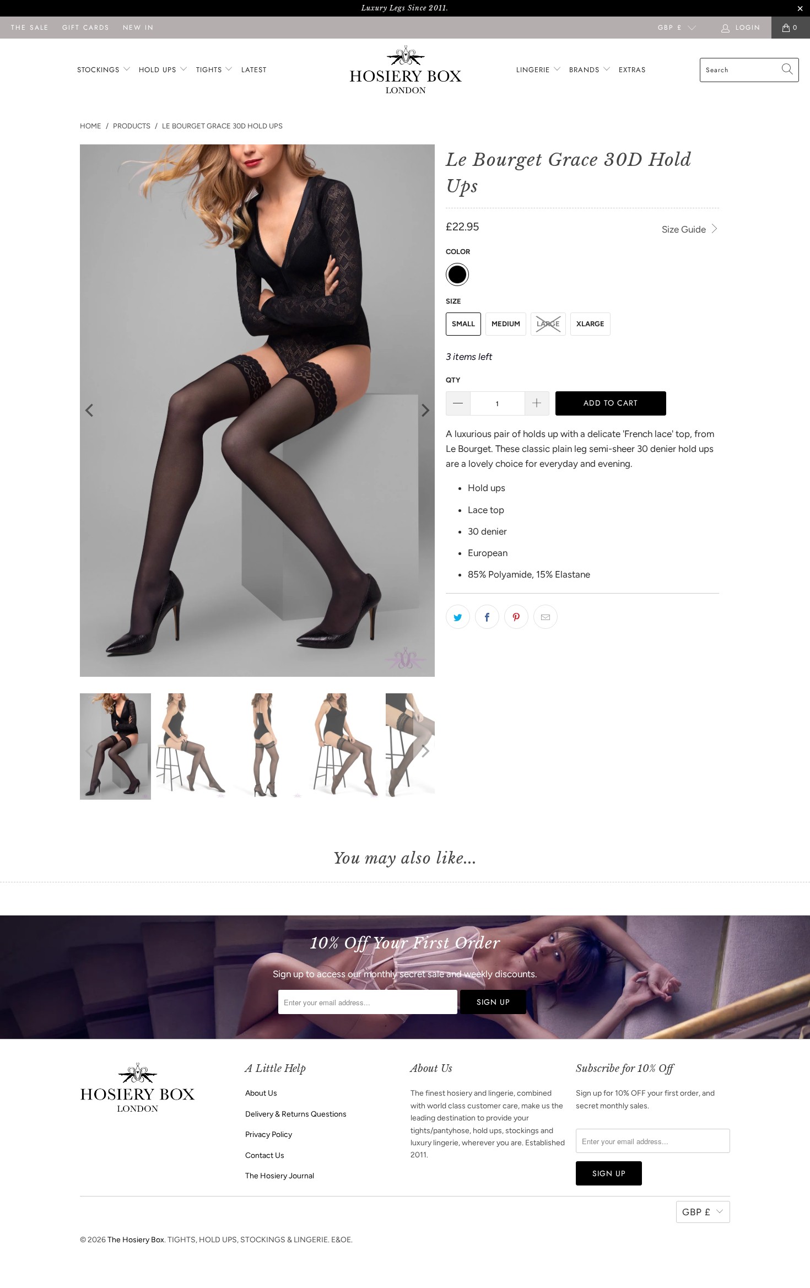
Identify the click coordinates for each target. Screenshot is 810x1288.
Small (463, 324)
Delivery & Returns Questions (296, 1114)
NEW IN (138, 28)
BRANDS (584, 69)
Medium (506, 324)
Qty (453, 380)
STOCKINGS (99, 69)
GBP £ (670, 28)
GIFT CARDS (86, 28)
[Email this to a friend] (545, 617)
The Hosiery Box (135, 1239)
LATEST (254, 69)
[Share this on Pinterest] (516, 617)
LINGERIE (534, 69)
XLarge (590, 324)
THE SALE (30, 28)
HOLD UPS (159, 69)
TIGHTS (210, 69)
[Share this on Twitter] (458, 617)
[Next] (424, 410)
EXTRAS (632, 69)
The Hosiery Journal (279, 1176)
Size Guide (685, 229)
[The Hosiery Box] (405, 70)
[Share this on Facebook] (487, 617)
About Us (261, 1093)
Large (548, 324)
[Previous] (90, 410)
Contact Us (264, 1155)
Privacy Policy (268, 1134)
